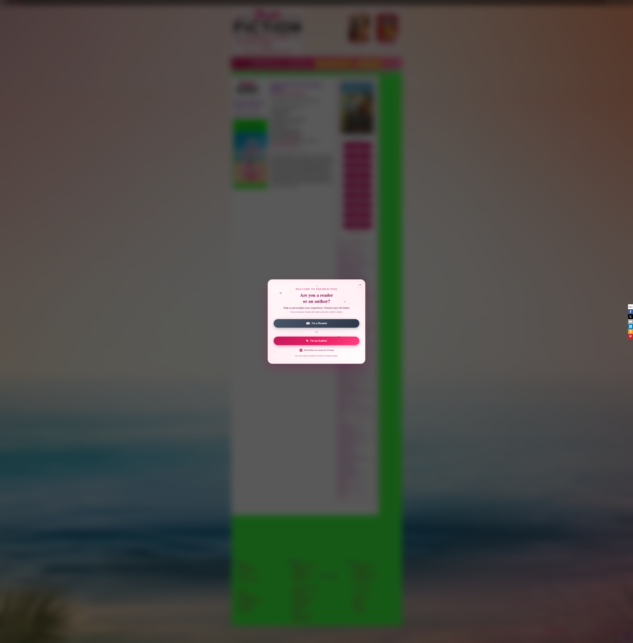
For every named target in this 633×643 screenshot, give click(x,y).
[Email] (630, 321)
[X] (630, 316)
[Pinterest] (630, 336)
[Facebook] (630, 311)
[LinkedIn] (630, 326)
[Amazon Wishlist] (630, 331)
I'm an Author (316, 341)
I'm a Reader (316, 323)
